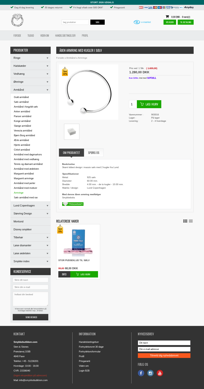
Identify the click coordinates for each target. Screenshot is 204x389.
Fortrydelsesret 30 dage (91, 346)
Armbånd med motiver (25, 188)
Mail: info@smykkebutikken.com (31, 380)
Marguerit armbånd (24, 173)
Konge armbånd (22, 121)
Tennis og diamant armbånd (28, 164)
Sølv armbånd (21, 102)
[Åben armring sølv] (88, 92)
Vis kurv (170, 22)
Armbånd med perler (24, 183)
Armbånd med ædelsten (26, 168)
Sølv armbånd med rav (26, 197)
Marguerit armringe (24, 178)
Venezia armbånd (23, 130)
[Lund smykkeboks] (71, 132)
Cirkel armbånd (22, 149)
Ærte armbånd (21, 140)
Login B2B (84, 370)
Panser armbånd (22, 116)
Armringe (18, 192)
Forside (17, 35)
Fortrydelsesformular (90, 351)
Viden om (44, 35)
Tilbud (30, 35)
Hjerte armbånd (22, 145)
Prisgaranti (84, 361)
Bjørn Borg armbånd (24, 135)
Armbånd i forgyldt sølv (26, 106)
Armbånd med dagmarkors (28, 154)
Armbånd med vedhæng (26, 159)
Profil (85, 35)
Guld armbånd (21, 97)
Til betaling (185, 22)
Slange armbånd (22, 125)
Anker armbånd (22, 111)
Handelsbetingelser (65, 35)
